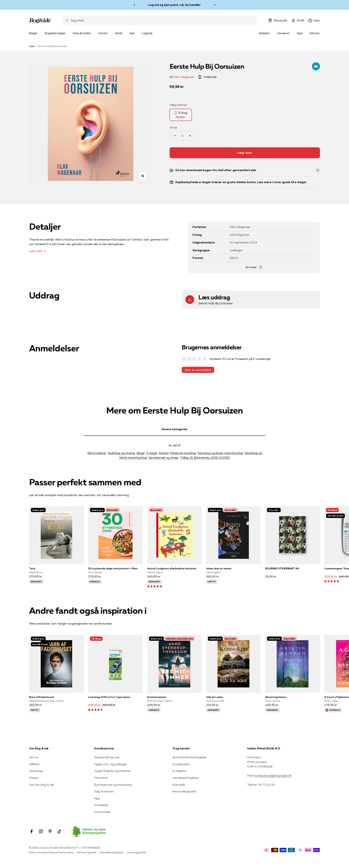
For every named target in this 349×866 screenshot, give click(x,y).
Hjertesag (36, 771)
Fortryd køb (102, 812)
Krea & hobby (82, 33)
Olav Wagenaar (184, 77)
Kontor (103, 33)
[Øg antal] (190, 135)
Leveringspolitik (136, 852)
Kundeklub (101, 805)
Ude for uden (214, 697)
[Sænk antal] (175, 135)
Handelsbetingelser (185, 778)
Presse (33, 778)
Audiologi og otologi (121, 453)
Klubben (264, 33)
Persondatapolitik (184, 791)
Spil (132, 33)
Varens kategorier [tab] (174, 429)
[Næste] (214, 5)
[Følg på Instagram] (40, 831)
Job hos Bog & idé (41, 784)
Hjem (32, 46)
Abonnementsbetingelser (189, 757)
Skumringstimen (275, 697)
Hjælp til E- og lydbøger (110, 764)
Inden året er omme (218, 568)
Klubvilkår (178, 784)
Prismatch (101, 778)
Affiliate (34, 764)
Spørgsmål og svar (106, 757)
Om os (33, 757)
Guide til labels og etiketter (112, 771)
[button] (154, 586)
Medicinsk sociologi (183, 453)
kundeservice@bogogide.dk (272, 775)
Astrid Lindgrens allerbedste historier (171, 568)
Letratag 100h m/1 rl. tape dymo (109, 697)
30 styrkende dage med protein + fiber (113, 568)
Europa (164, 453)
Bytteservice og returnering (113, 784)
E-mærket (179, 771)
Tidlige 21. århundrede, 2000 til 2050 (205, 457)
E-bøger (152, 453)
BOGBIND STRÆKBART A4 (282, 568)
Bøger (33, 33)
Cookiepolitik (181, 764)
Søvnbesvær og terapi (163, 457)
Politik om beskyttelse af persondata (51, 852)
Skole (118, 33)
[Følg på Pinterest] (50, 831)
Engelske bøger (55, 33)
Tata (32, 568)
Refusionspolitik (86, 852)
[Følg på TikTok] (59, 831)
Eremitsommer (157, 697)
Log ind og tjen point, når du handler (174, 5)
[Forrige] (134, 5)
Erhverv (315, 33)
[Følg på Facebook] (31, 831)
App (299, 33)
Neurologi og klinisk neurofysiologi (220, 453)
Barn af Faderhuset (41, 697)
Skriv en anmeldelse (198, 370)
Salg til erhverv (104, 791)
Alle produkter (96, 453)
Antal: (173, 127)
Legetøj (147, 33)
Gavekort (283, 33)
